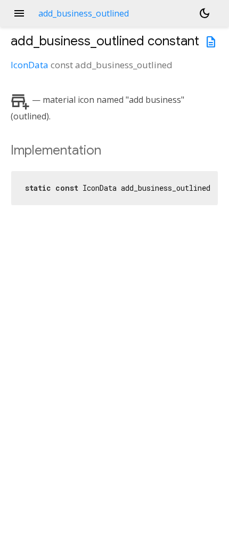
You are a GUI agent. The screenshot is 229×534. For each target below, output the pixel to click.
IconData (29, 65)
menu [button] (19, 13)
